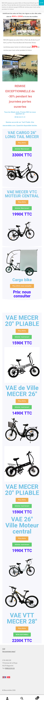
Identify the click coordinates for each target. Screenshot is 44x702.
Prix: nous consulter (22, 294)
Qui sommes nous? (8, 651)
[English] (3, 677)
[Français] (6, 677)
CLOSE (41, 2)
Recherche (22, 698)
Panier (33, 696)
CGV (3, 649)
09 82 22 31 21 (10, 668)
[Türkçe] (9, 677)
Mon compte (7, 698)
